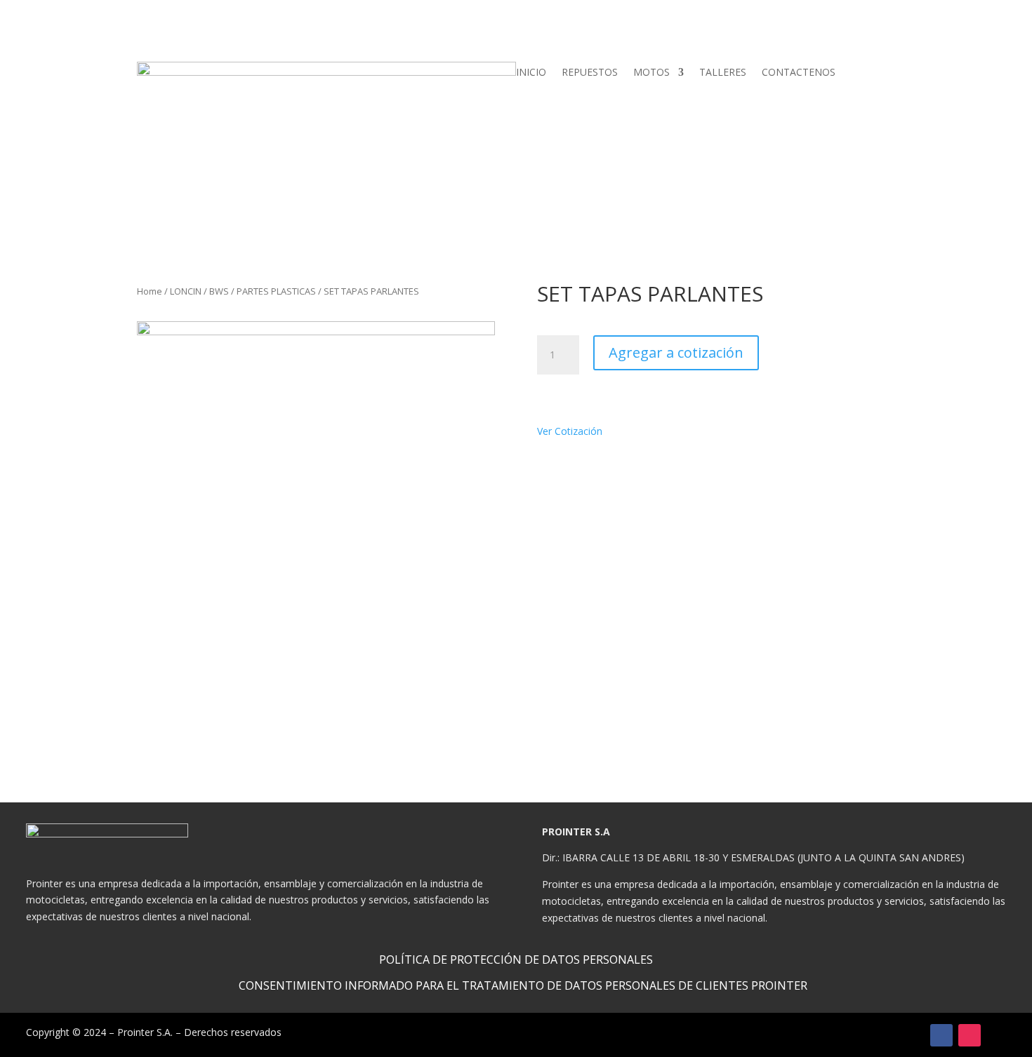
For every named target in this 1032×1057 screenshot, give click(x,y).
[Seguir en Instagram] (969, 1035)
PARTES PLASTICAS (276, 291)
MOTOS (651, 73)
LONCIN (185, 291)
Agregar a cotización (676, 352)
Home (149, 291)
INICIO (531, 73)
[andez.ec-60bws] (316, 500)
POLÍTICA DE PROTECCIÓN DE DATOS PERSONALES (516, 959)
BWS (219, 291)
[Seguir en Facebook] (941, 1035)
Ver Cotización (573, 431)
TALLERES (722, 73)
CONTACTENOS (798, 73)
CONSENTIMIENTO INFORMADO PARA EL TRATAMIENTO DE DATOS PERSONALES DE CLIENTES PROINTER (523, 985)
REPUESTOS (590, 73)
